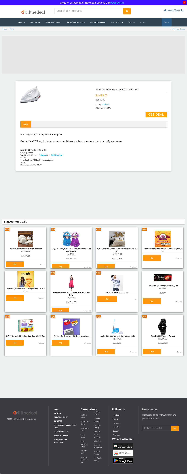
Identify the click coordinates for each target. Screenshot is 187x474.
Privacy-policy (61, 417)
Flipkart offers (61, 432)
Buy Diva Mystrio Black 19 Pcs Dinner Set (25, 249)
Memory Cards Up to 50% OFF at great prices (71, 336)
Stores (130, 22)
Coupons (21, 22)
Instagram (116, 423)
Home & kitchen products (97, 434)
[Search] (127, 11)
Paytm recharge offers (84, 444)
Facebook (116, 415)
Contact (58, 421)
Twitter (115, 419)
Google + (116, 431)
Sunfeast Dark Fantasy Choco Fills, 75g (162, 286)
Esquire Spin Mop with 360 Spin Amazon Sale (117, 336)
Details (25, 124)
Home (4, 29)
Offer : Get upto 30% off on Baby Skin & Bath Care (25, 336)
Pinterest (116, 435)
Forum (142, 22)
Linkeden (116, 427)
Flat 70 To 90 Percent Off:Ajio (116, 292)
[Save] (175, 428)
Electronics (34, 22)
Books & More (116, 22)
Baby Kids (97, 441)
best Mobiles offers (97, 412)
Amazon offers (61, 436)
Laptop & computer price (84, 459)
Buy (14, 264)
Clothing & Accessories (74, 22)
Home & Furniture (97, 22)
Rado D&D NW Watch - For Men (162, 336)
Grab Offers (117, 2)
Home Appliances (52, 22)
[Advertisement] (93, 55)
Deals (166, 22)
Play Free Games (178, 29)
